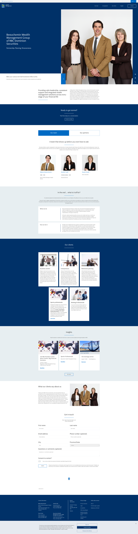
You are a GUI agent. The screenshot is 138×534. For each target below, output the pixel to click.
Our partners (84, 133)
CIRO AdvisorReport (84, 510)
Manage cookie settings (87, 530)
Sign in (92, 503)
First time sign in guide (95, 505)
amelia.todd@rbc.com (57, 506)
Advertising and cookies (83, 518)
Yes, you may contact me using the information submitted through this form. (57, 461)
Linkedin (40, 510)
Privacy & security (83, 503)
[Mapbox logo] (41, 488)
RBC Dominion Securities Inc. (7, 1)
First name (41, 425)
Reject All (87, 524)
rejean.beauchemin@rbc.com (43, 507)
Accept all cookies (87, 527)
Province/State (75, 442)
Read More (42, 368)
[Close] (136, 523)
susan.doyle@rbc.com (42, 516)
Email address (43, 434)
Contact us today (69, 119)
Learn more (52, 318)
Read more (84, 361)
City (39, 442)
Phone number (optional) (78, 434)
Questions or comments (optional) (50, 449)
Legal (81, 505)
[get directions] (69, 479)
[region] (69, 480)
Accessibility (82, 507)
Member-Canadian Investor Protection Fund (84, 513)
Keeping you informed (95, 507)
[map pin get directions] (69, 479)
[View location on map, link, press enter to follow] (69, 480)
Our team (53, 133)
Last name (73, 425)
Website (71, 511)
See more (69, 374)
